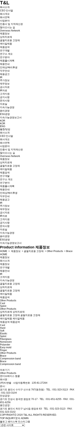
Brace (69, 251)
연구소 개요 (6, 54)
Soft (2, 330)
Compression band (10, 358)
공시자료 (5, 87)
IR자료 (3, 90)
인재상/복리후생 (8, 67)
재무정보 (5, 83)
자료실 (3, 104)
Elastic (3, 333)
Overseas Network (10, 30)
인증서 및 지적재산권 (11, 24)
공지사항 (5, 97)
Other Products (55, 251)
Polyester (5, 344)
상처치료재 (6, 37)
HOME (3, 251)
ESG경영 (5, 114)
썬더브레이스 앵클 (10, 376)
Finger (3, 350)
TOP (2, 418)
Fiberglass (5, 339)
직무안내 (5, 70)
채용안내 (5, 64)
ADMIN (25, 418)
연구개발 (5, 50)
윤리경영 (5, 110)
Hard (2, 328)
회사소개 (5, 7)
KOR (2, 120)
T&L (4, 2)
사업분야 (5, 20)
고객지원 (5, 93)
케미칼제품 (6, 43)
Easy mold (5, 347)
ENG (2, 126)
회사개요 (5, 14)
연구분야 (5, 57)
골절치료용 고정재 (10, 40)
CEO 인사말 (6, 10)
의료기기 (5, 370)
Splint (3, 306)
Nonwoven (6, 341)
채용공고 (5, 74)
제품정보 (5, 33)
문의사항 (5, 100)
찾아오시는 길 (7, 27)
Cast (2, 303)
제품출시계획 (7, 60)
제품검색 (5, 47)
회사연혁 (5, 17)
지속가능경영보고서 (11, 117)
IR (1, 77)
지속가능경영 (7, 107)
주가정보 (5, 80)
